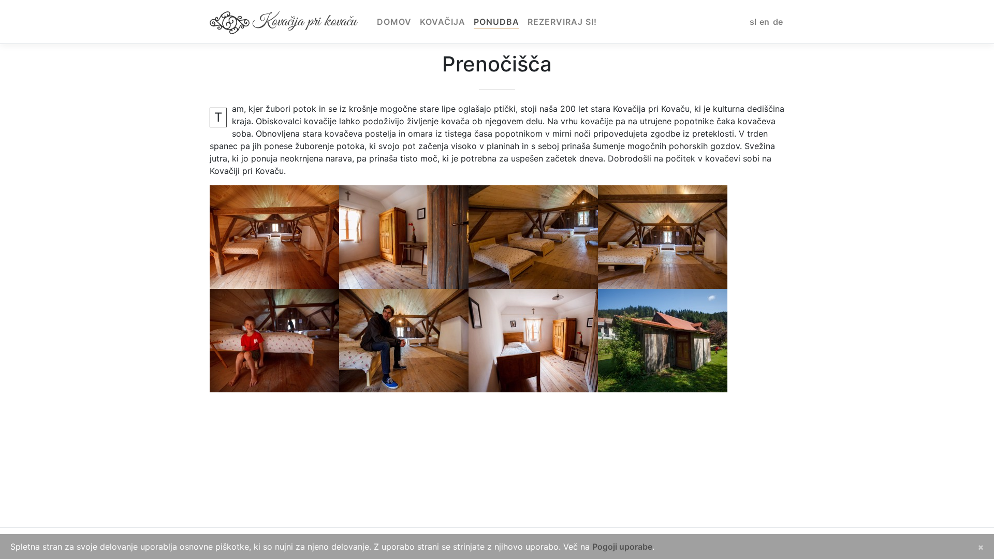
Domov (394, 22)
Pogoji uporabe (622, 546)
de (778, 22)
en (764, 22)
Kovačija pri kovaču (304, 21)
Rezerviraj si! (562, 22)
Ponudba (496, 22)
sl (753, 22)
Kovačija (442, 22)
